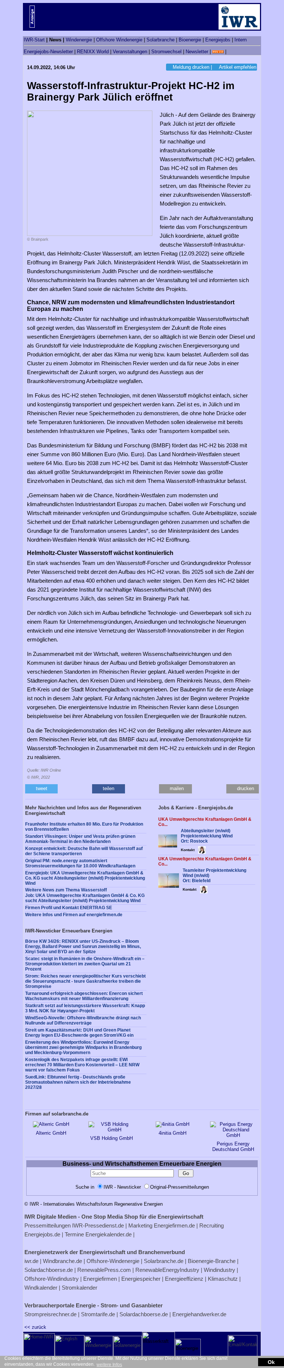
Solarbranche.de (163, 1261)
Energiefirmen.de (174, 1225)
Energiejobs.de (42, 1234)
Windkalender (40, 1287)
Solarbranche (160, 40)
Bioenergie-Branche (212, 1261)
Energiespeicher (140, 1279)
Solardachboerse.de (48, 1270)
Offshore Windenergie (119, 40)
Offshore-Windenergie (113, 1261)
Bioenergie (190, 40)
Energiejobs (217, 40)
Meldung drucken (191, 67)
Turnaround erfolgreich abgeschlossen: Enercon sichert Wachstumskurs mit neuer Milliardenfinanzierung (84, 996)
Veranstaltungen (130, 51)
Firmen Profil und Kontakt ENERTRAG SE (68, 907)
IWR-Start (34, 40)
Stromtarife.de (98, 1314)
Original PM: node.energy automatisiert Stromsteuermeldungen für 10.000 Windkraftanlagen (80, 863)
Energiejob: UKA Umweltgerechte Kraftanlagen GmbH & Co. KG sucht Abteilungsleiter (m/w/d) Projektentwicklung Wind (85, 878)
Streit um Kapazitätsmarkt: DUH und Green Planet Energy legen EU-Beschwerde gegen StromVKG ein (79, 1032)
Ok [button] (271, 1362)
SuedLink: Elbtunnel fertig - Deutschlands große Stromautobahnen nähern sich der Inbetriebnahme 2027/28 (78, 1082)
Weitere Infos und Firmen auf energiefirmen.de (73, 914)
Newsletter (197, 51)
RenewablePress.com (104, 1270)
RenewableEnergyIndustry (167, 1270)
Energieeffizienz (184, 1279)
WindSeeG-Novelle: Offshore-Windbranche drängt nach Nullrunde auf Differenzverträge (83, 1020)
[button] (41, 788)
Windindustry (219, 1270)
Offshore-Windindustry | (53, 1279)
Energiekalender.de (108, 1234)
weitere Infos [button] (109, 1364)
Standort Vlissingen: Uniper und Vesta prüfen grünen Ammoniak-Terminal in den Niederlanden (80, 839)
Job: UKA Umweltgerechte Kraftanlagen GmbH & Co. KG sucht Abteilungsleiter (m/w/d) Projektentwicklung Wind (85, 898)
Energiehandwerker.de (199, 1314)
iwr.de (31, 1261)
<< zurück (35, 1327)
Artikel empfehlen (237, 67)
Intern (240, 40)
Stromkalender (79, 1287)
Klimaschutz (223, 1279)
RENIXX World (93, 51)
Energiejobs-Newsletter (48, 51)
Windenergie (79, 40)
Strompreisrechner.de (50, 1314)
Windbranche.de (62, 1261)
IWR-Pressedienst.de (98, 1225)
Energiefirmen (100, 1279)
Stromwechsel (166, 51)
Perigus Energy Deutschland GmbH (233, 1146)
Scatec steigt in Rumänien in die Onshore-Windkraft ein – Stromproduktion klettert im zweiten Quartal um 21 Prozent (85, 964)
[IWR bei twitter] (230, 51)
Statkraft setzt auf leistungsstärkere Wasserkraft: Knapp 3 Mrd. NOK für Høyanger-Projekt (85, 1008)
